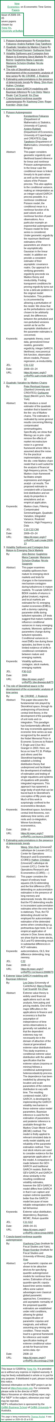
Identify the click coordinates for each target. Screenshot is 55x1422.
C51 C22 (29, 365)
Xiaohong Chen (35, 101)
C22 (23, 961)
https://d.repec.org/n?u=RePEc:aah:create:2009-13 (38, 540)
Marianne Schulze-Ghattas (20, 63)
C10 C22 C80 (31, 529)
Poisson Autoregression (19, 40)
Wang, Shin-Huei (43, 82)
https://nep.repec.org (22, 1388)
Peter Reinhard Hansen (19, 50)
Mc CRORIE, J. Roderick (35, 76)
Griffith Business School (14, 1407)
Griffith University (39, 1407)
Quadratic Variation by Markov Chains (26, 47)
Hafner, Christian (15, 85)
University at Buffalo (12, 31)
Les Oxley (36, 92)
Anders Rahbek (25, 44)
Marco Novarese (10, 1394)
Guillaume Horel (42, 50)
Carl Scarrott (21, 95)
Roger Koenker (31, 1250)
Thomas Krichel (38, 1417)
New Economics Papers (13, 6)
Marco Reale (44, 986)
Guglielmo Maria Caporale (29, 60)
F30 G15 (26, 671)
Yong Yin (6, 28)
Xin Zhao (34, 95)
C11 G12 (28, 1222)
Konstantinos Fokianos (36, 116)
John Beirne (28, 554)
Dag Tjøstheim (43, 44)
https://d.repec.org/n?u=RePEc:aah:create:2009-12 (38, 375)
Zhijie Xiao (22, 105)
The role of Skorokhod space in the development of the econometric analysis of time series (29, 72)
